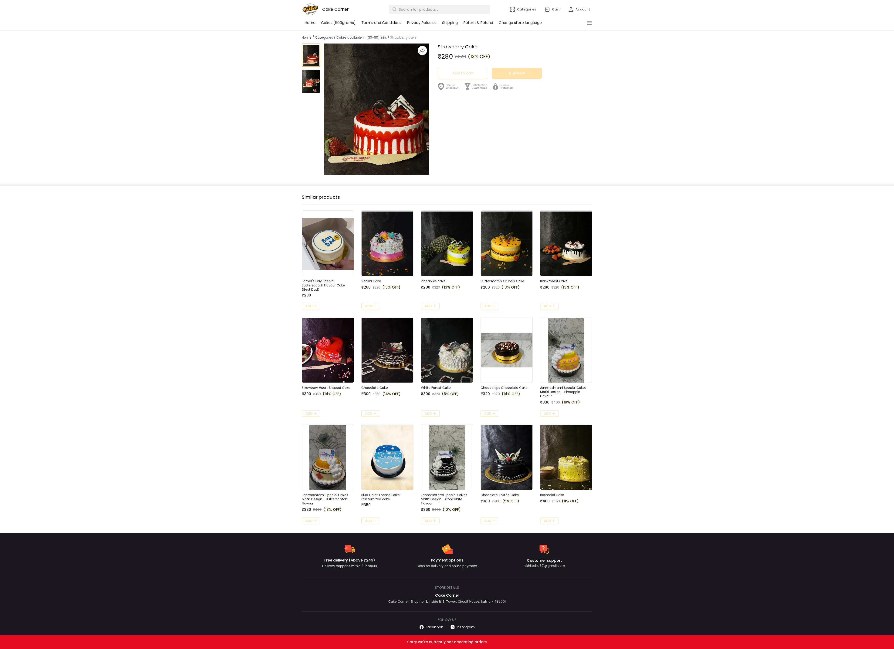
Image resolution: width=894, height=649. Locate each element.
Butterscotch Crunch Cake (502, 281)
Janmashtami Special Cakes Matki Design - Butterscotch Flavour (325, 499)
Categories (324, 37)
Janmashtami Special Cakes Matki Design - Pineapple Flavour (563, 391)
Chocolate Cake (374, 387)
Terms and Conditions (381, 22)
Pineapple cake (433, 281)
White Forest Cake (436, 387)
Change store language (520, 22)
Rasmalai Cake (552, 495)
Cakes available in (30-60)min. (361, 37)
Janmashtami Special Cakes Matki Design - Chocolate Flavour (444, 499)
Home (310, 22)
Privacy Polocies (422, 22)
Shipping (450, 22)
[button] (311, 55)
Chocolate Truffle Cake (500, 495)
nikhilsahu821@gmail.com (544, 565)
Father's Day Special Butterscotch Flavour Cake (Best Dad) (323, 285)
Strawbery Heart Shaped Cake (326, 387)
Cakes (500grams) (338, 22)
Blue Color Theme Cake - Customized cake (382, 497)
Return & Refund (478, 22)
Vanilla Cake (371, 281)
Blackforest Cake (554, 281)
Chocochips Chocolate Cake (504, 387)
